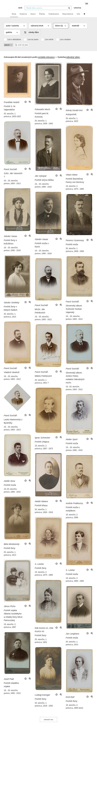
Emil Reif (70, 697)
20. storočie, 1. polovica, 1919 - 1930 (44, 704)
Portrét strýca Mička (44, 180)
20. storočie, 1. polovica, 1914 (10, 315)
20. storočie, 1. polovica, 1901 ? (42, 381)
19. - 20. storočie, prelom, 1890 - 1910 (74, 448)
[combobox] (48, 8)
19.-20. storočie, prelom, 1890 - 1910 (12, 490)
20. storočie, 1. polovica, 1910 (72, 643)
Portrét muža (72, 244)
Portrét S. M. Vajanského (10, 108)
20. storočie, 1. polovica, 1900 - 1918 (44, 510)
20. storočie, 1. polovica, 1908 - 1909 (75, 249)
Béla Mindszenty (11, 544)
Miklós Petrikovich (43, 376)
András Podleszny (74, 503)
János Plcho (9, 606)
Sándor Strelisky (11, 302)
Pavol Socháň (10, 169)
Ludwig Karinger (42, 695)
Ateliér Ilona (9, 481)
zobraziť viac (48, 719)
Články (42, 14)
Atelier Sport (71, 439)
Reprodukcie (67, 14)
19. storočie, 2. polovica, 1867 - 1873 (44, 447)
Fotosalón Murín (42, 109)
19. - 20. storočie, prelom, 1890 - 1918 (43, 185)
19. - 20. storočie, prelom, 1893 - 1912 (74, 317)
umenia (77, 8)
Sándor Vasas (10, 236)
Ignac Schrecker (42, 438)
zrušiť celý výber (23, 45)
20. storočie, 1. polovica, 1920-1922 (12, 115)
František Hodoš (11, 102)
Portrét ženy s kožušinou (10, 242)
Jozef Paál (9, 679)
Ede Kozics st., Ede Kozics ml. (44, 630)
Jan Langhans (72, 634)
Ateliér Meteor (41, 501)
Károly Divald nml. (74, 110)
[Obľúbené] (84, 14)
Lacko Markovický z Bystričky (13, 421)
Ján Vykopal (40, 176)
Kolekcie (23, 14)
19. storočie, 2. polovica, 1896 (72, 516)
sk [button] (86, 4)
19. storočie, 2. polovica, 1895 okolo (74, 706)
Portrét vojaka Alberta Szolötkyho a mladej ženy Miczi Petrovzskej (13, 615)
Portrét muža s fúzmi (42, 245)
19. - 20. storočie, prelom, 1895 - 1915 (12, 691)
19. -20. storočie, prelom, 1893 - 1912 (74, 388)
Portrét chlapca (42, 442)
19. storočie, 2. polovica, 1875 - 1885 (44, 573)
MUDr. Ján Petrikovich (40, 311)
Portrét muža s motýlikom (73, 509)
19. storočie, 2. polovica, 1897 (10, 625)
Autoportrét (71, 114)
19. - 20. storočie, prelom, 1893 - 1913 (12, 182)
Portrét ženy (9, 548)
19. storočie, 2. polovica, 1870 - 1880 (75, 187)
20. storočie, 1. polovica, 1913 (10, 553)
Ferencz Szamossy (75, 240)
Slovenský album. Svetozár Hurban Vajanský (74, 308)
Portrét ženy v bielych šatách (10, 308)
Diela (14, 14)
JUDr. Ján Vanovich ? (13, 175)
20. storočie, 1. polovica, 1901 (41, 640)
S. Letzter (39, 564)
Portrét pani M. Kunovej (42, 115)
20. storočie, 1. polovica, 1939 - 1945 (44, 122)
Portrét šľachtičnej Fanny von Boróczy (75, 180)
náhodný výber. (73, 57)
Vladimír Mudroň (11, 372)
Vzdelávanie (53, 14)
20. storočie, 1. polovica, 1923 (72, 119)
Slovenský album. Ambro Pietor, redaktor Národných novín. (75, 377)
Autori (33, 14)
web (20, 8)
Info (78, 14)
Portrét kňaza (41, 505)
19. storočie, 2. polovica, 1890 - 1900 (75, 579)
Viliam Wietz (71, 175)
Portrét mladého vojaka (11, 685)
